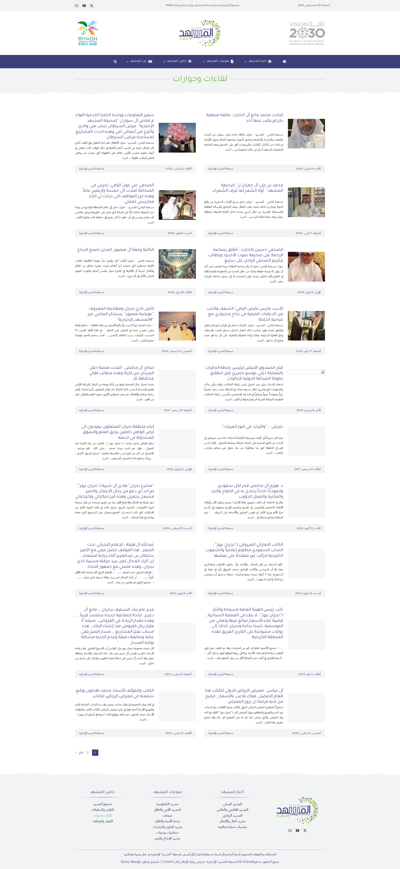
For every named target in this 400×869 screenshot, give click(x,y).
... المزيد (229, 149)
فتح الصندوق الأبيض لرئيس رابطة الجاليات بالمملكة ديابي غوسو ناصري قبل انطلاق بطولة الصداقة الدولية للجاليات (244, 374)
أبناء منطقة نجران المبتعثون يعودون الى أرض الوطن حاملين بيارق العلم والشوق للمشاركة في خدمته (117, 432)
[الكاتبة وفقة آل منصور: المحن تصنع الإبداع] (177, 251)
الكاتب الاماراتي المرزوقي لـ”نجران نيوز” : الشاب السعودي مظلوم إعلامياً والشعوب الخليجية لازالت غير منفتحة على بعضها (244, 550)
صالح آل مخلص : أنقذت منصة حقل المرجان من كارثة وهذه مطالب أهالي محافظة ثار (121, 374)
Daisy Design (131, 861)
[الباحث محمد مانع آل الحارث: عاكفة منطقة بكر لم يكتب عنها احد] (306, 121)
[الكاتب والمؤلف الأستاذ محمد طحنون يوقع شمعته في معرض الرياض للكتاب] (177, 706)
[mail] (76, 5)
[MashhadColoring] (200, 21)
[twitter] (91, 5)
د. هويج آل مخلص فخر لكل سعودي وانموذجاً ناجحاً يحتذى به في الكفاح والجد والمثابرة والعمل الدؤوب (247, 492)
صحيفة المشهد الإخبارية (220, 168)
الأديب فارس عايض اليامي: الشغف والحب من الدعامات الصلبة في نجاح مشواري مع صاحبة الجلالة (245, 314)
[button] (115, 61)
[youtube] (84, 5)
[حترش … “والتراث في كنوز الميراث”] (306, 441)
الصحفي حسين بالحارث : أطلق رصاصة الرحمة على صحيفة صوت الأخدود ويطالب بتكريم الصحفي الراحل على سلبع (245, 256)
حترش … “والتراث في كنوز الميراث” (252, 427)
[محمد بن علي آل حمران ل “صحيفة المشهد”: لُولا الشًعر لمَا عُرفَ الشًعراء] (306, 190)
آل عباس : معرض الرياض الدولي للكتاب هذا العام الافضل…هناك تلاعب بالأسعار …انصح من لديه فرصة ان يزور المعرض (244, 696)
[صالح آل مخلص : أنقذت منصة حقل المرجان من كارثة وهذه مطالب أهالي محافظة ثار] (177, 384)
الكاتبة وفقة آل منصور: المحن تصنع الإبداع (115, 250)
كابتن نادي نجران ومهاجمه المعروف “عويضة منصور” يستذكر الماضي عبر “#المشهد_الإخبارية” (121, 314)
